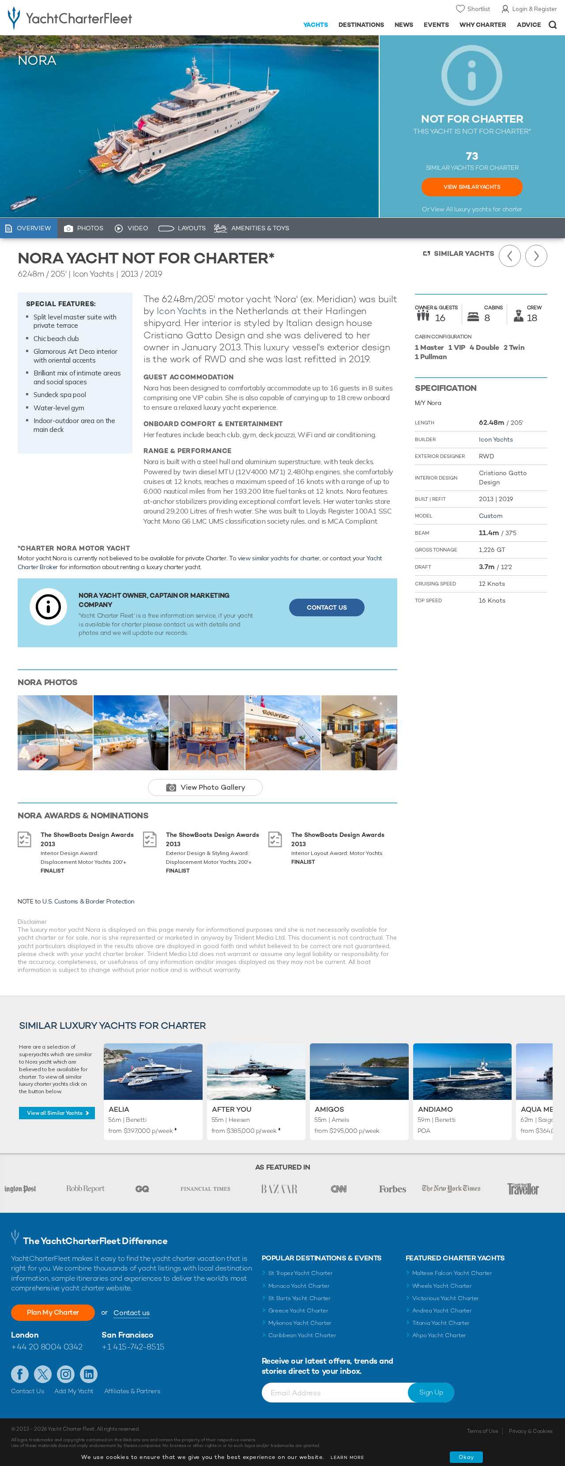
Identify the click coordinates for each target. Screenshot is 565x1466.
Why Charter (483, 25)
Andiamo (435, 1109)
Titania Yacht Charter (441, 1323)
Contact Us (327, 607)
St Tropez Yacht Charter (300, 1273)
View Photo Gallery (213, 787)
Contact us (131, 1312)
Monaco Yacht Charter (299, 1286)
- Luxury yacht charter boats (87, 17)
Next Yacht (536, 256)
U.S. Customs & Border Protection (88, 901)
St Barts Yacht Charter (299, 1298)
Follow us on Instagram (66, 1374)
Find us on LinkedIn (89, 1374)
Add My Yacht (74, 1391)
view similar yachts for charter (279, 558)
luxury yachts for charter (488, 209)
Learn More (347, 1457)
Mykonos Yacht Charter (299, 1323)
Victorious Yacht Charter (445, 1298)
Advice (529, 25)
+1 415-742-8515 (133, 1347)
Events (436, 25)
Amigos (329, 1109)
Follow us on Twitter (43, 1374)
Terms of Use (482, 1431)
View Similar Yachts (472, 187)
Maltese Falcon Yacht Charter (452, 1273)
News (404, 25)
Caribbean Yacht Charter (302, 1335)
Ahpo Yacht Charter (439, 1335)
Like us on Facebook (20, 1374)
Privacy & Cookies (531, 1431)
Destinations (361, 25)
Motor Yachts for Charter (112, 46)
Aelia (119, 1109)
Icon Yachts (182, 311)
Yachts (315, 25)
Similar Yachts (464, 253)
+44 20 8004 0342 (47, 1347)
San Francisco (127, 1335)
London (24, 1335)
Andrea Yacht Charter (442, 1310)
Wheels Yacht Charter (442, 1286)
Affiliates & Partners (132, 1391)
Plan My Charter (53, 1312)
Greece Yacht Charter (298, 1310)
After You (232, 1109)
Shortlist (478, 8)
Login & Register (534, 8)
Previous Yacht (510, 256)
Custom (491, 516)
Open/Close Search (553, 25)
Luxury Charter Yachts (45, 46)
